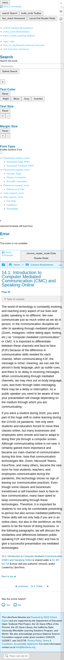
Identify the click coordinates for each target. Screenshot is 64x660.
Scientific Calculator (17, 181)
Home (17, 264)
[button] (12, 205)
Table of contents (15, 299)
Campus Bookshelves (42, 264)
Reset (5, 93)
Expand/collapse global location (60, 264)
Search (7, 656)
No (19, 605)
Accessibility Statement (26, 644)
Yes (8, 605)
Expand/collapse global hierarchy (5, 265)
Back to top (7, 576)
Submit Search (9, 71)
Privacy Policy (34, 640)
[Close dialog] (2, 238)
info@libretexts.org (25, 647)
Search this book (8, 60)
